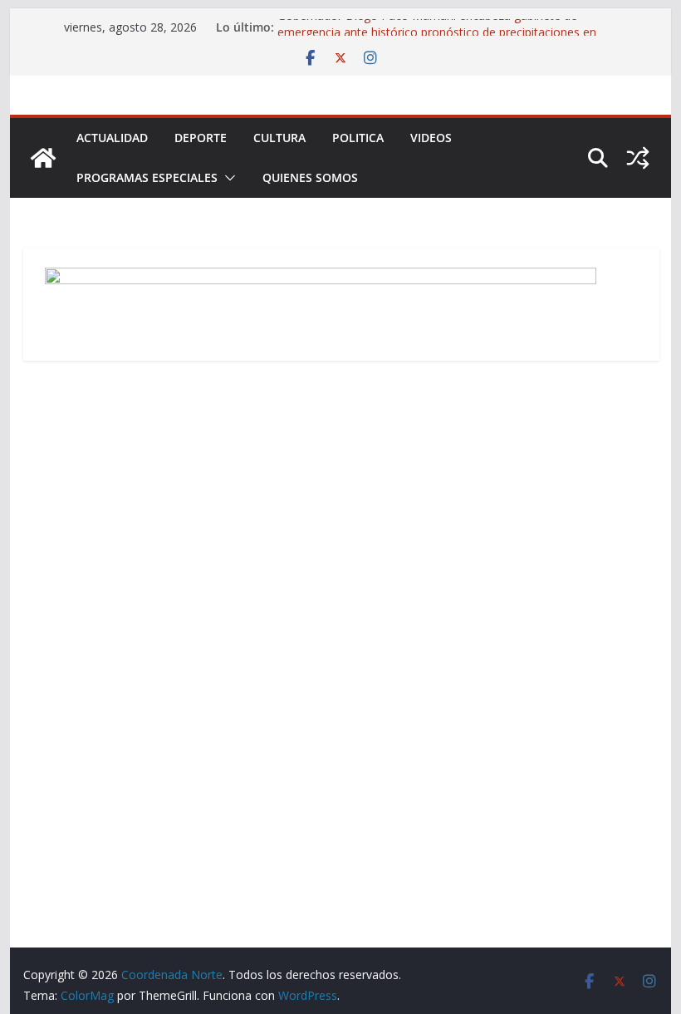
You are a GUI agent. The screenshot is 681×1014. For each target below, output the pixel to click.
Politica (358, 137)
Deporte (200, 137)
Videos (431, 137)
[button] (227, 178)
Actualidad (112, 137)
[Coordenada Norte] (43, 158)
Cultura (279, 137)
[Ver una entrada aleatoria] (638, 158)
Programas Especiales (147, 177)
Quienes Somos (310, 177)
